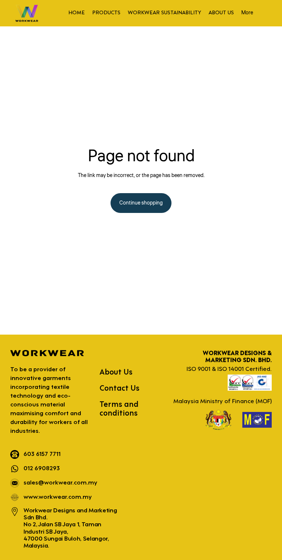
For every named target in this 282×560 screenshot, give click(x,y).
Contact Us (120, 388)
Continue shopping (141, 203)
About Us (116, 372)
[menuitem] (76, 13)
